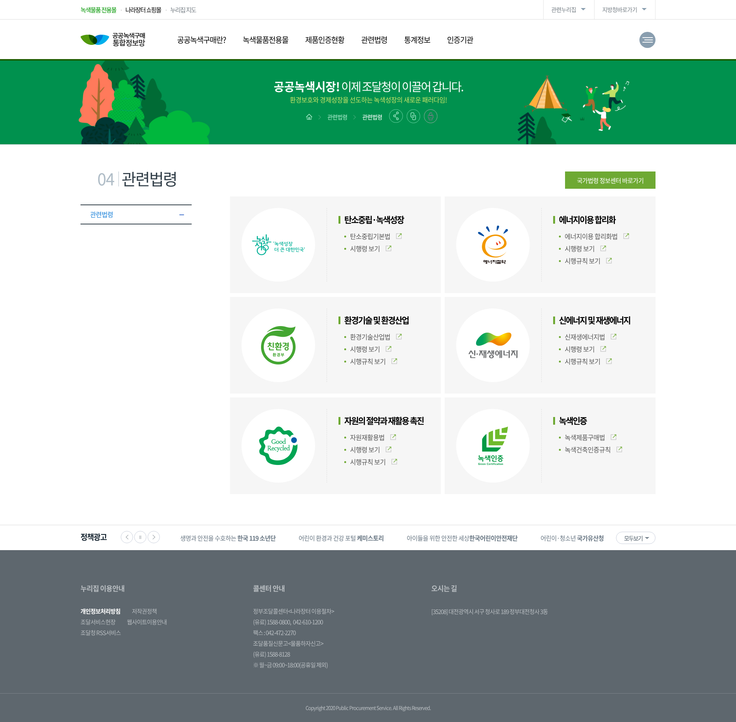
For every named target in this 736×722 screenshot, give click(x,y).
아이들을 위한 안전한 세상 (462, 537)
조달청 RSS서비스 (100, 632)
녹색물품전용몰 (265, 39)
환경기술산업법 (370, 336)
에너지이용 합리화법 (591, 236)
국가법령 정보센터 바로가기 (610, 180)
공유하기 (396, 116)
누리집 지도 (183, 9)
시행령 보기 (365, 248)
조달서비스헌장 (97, 622)
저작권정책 (144, 611)
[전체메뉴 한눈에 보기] (647, 40)
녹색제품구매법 (585, 437)
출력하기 (430, 116)
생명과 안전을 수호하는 (228, 537)
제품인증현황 (324, 39)
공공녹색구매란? (201, 39)
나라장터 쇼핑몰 (143, 9)
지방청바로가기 (619, 9)
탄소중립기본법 (370, 236)
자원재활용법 (367, 437)
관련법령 (374, 39)
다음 (154, 537)
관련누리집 (563, 9)
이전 (127, 537)
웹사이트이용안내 (147, 622)
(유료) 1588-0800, (272, 622)
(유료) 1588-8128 (271, 654)
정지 (140, 537)
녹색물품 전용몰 (98, 9)
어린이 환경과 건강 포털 (341, 537)
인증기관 (460, 39)
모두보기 (633, 538)
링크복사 (413, 116)
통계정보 (417, 39)
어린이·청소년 (572, 537)
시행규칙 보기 (582, 260)
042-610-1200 (308, 622)
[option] (228, 537)
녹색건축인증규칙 (588, 449)
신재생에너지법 (585, 336)
